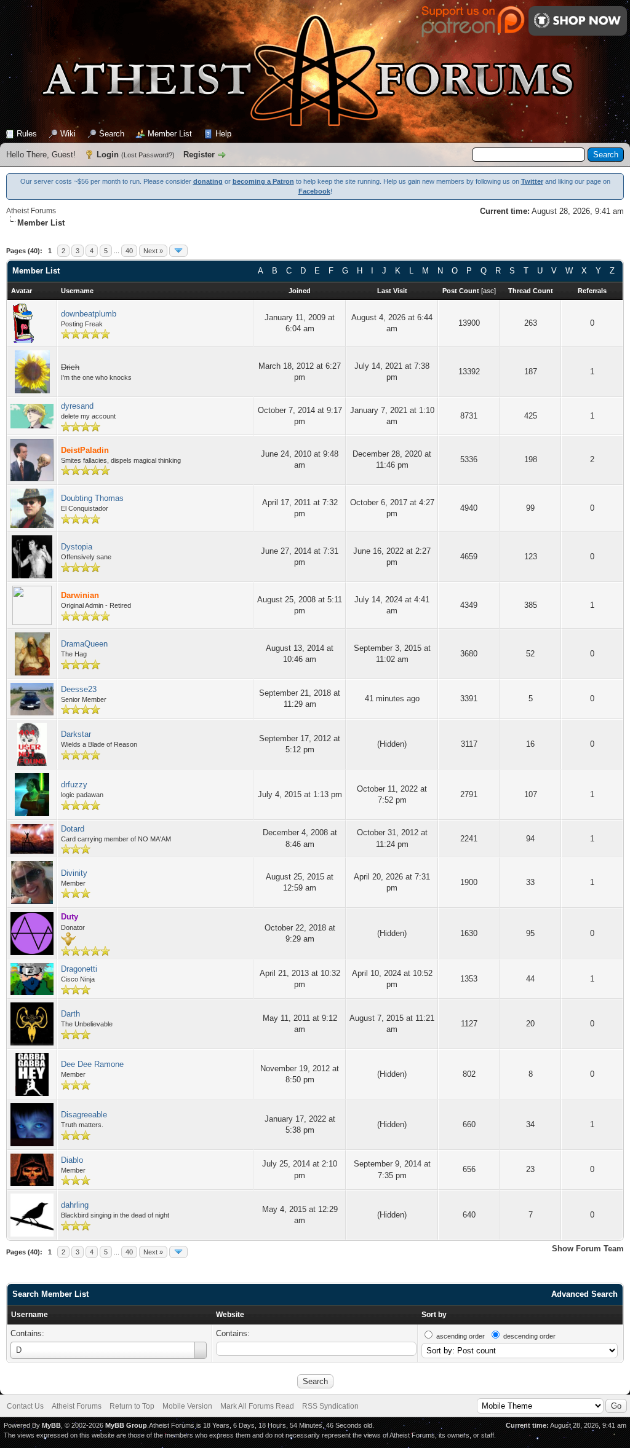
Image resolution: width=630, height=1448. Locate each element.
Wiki (68, 133)
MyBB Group (126, 1425)
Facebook (314, 191)
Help (223, 133)
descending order (529, 1336)
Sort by (434, 1314)
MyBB (51, 1425)
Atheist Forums (31, 211)
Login (108, 154)
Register (199, 154)
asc (488, 290)
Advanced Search (584, 1294)
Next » (153, 250)
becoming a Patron (263, 181)
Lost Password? (148, 155)
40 (129, 250)
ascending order (460, 1336)
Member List (170, 133)
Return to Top (132, 1406)
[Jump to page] (178, 251)
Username (29, 1314)
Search (111, 133)
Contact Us (25, 1406)
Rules (27, 133)
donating (208, 181)
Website (230, 1314)
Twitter (532, 181)
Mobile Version (187, 1406)
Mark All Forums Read (257, 1406)
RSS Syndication (330, 1406)
